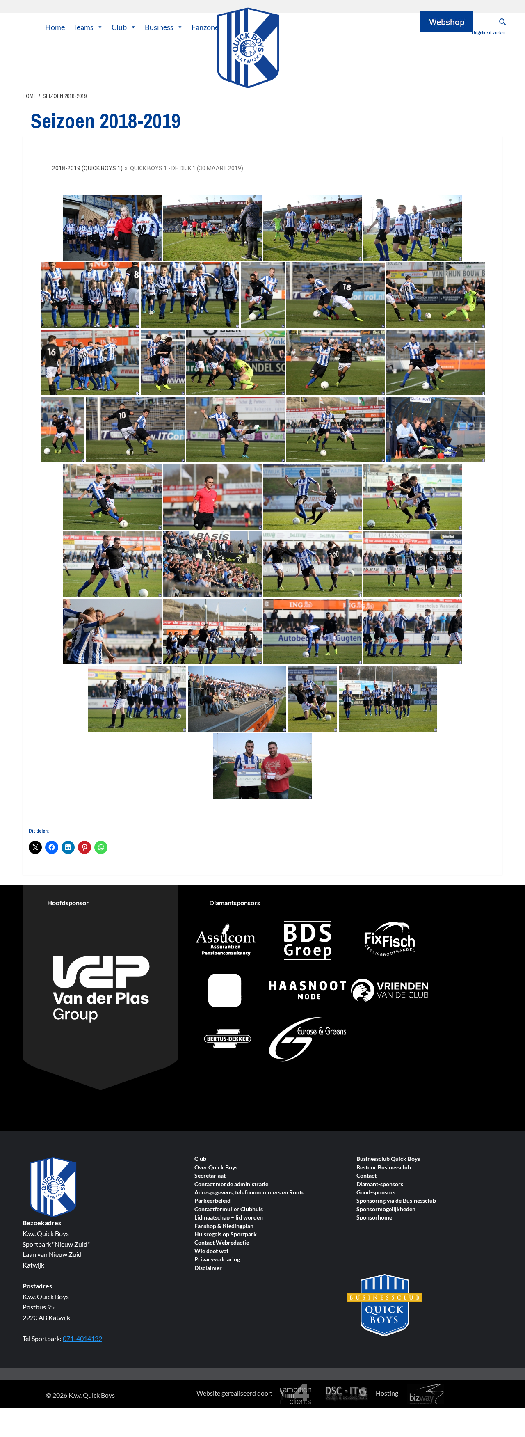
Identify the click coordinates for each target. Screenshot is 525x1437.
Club (119, 27)
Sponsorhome (374, 1218)
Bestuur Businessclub (383, 1168)
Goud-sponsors (375, 1193)
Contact (366, 1176)
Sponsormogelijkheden (385, 1209)
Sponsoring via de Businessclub (396, 1201)
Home (55, 27)
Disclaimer (208, 1268)
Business (159, 27)
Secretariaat (210, 1176)
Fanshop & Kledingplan (223, 1226)
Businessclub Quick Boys (388, 1159)
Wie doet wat (211, 1251)
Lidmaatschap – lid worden (228, 1218)
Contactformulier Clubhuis (228, 1209)
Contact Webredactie (221, 1243)
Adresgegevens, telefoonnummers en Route (249, 1193)
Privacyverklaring (217, 1259)
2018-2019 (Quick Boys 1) (87, 168)
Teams (83, 27)
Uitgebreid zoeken (489, 33)
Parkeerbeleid (212, 1201)
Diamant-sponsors (379, 1184)
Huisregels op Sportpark (225, 1234)
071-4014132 (82, 1338)
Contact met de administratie (231, 1184)
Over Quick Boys (215, 1168)
